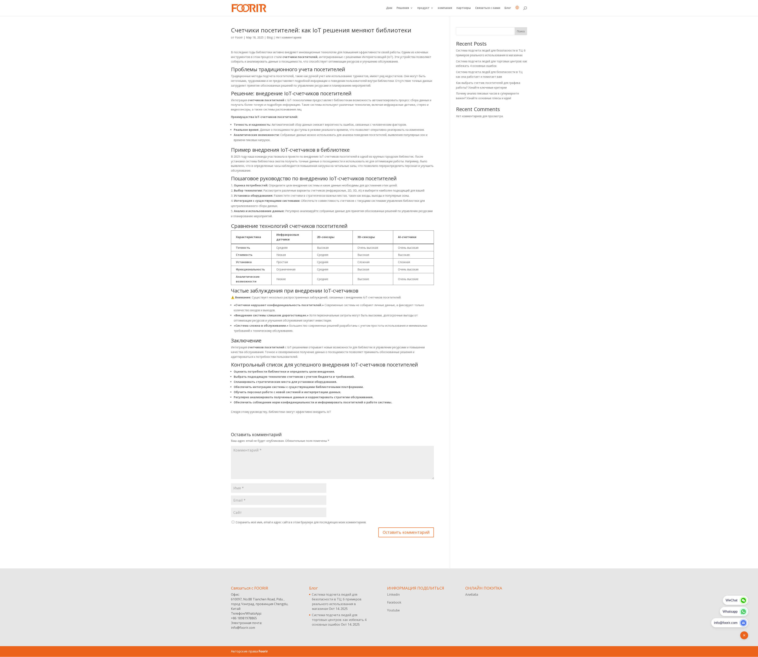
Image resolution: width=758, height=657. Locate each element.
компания (445, 8)
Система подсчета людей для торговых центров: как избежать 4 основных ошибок (339, 620)
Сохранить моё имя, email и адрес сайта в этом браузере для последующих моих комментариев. (301, 522)
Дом (389, 8)
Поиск (521, 31)
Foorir (239, 37)
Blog (270, 37)
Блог (508, 8)
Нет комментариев (288, 37)
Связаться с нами (487, 8)
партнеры (463, 8)
